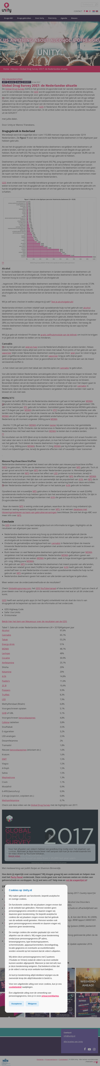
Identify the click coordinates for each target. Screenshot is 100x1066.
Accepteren (16, 1004)
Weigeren (32, 1004)
